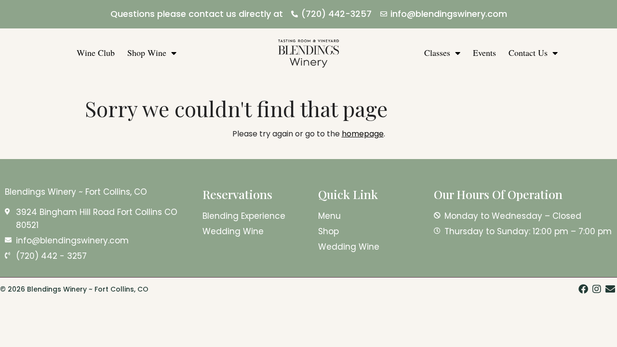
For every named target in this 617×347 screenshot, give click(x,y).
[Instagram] (597, 289)
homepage (363, 133)
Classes (437, 52)
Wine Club (96, 52)
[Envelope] (610, 289)
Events (484, 52)
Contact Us (528, 52)
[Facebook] (583, 289)
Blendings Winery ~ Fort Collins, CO (76, 192)
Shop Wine (146, 52)
